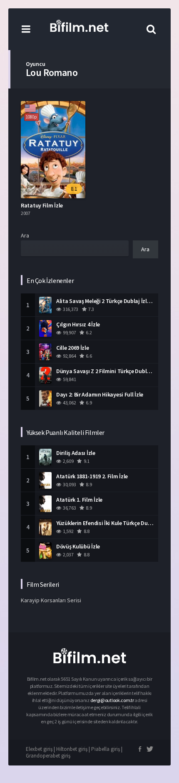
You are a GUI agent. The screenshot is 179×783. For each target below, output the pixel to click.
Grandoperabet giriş (48, 755)
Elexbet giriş (39, 749)
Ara (25, 235)
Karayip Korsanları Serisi (51, 600)
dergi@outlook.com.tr (112, 700)
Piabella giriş (105, 749)
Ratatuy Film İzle (42, 205)
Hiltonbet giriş (71, 749)
